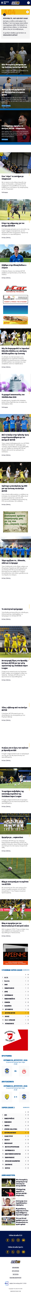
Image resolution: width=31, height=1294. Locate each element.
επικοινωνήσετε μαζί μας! (10, 35)
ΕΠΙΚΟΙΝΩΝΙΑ (15, 1267)
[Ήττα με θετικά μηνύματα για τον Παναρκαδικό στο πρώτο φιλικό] (8, 1221)
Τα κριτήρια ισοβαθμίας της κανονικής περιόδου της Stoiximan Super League (13, 794)
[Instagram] (18, 1240)
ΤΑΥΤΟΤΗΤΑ (15, 1274)
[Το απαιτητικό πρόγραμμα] (15, 595)
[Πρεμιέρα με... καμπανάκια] (15, 824)
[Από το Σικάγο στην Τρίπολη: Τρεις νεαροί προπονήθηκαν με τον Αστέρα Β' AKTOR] (15, 423)
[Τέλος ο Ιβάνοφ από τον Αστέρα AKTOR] (15, 695)
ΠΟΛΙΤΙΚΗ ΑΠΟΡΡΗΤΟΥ (15, 1277)
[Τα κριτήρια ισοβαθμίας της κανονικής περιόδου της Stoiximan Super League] (15, 777)
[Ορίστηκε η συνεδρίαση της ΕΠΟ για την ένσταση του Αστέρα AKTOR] (15, 472)
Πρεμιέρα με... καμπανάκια (12, 837)
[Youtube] (23, 1240)
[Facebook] (7, 1240)
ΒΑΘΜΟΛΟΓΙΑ (26, 970)
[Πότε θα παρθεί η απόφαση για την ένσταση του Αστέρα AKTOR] (8, 1182)
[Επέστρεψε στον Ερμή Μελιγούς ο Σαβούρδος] (8, 1202)
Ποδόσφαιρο (5, 139)
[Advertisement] (15, 289)
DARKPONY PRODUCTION (15, 1291)
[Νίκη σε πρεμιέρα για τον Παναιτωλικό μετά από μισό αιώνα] (15, 909)
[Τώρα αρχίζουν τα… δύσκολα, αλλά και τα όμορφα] (15, 547)
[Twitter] (13, 1240)
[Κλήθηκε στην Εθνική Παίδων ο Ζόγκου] (15, 253)
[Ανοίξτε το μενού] (28, 2)
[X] (13, 1252)
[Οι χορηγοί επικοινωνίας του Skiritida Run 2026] (15, 382)
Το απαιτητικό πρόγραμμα (12, 609)
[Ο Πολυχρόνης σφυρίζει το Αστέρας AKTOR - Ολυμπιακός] (8, 1192)
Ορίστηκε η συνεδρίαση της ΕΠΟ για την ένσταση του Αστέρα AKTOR (14, 488)
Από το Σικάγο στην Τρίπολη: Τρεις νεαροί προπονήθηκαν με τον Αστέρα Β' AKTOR (15, 437)
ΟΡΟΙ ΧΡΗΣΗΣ (15, 1271)
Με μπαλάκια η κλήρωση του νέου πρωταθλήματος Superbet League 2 (22, 1212)
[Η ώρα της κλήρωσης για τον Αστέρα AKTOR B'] (15, 209)
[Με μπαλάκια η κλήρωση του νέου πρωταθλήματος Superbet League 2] (8, 1211)
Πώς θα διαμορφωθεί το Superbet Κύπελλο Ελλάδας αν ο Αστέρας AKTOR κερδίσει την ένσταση (15, 351)
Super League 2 (8, 1107)
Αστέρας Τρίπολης (6, 106)
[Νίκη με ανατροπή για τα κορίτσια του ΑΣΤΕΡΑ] (15, 868)
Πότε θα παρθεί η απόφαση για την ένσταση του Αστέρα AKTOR (14, 65)
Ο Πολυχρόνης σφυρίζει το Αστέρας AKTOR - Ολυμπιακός (13, 127)
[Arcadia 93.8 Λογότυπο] (15, 3)
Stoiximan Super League (12, 970)
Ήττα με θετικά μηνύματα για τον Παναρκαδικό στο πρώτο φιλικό (13, 92)
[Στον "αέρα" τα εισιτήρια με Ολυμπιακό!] (15, 163)
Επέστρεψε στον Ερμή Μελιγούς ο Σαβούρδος (21, 1203)
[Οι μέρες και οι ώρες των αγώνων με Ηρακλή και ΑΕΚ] (15, 736)
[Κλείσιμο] (27, 11)
